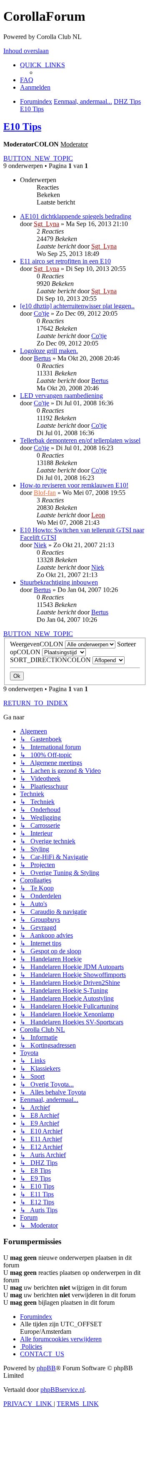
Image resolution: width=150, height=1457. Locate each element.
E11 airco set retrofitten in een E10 (65, 261)
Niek (40, 544)
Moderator (74, 144)
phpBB (46, 1368)
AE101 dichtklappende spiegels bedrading (75, 216)
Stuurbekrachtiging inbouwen (59, 582)
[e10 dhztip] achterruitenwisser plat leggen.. (77, 305)
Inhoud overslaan (26, 50)
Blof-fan (45, 492)
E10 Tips (22, 126)
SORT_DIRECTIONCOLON (51, 659)
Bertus (42, 358)
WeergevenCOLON (37, 644)
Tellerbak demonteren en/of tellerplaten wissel (80, 440)
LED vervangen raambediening (61, 395)
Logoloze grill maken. (49, 350)
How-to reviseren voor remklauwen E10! (74, 485)
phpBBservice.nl (62, 1389)
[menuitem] (26, 79)
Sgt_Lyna (46, 223)
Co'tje (41, 313)
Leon (98, 515)
